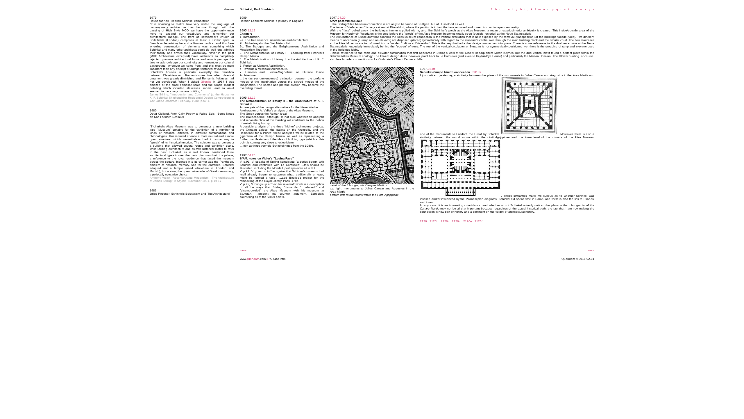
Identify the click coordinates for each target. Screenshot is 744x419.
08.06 (432, 68)
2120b (434, 221)
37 (268, 258)
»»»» (590, 250)
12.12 (251, 30)
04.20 (251, 155)
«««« (243, 250)
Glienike (206, 81)
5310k (477, 72)
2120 (423, 221)
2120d (456, 221)
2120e (467, 221)
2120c (445, 221)
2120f (478, 221)
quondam (252, 258)
